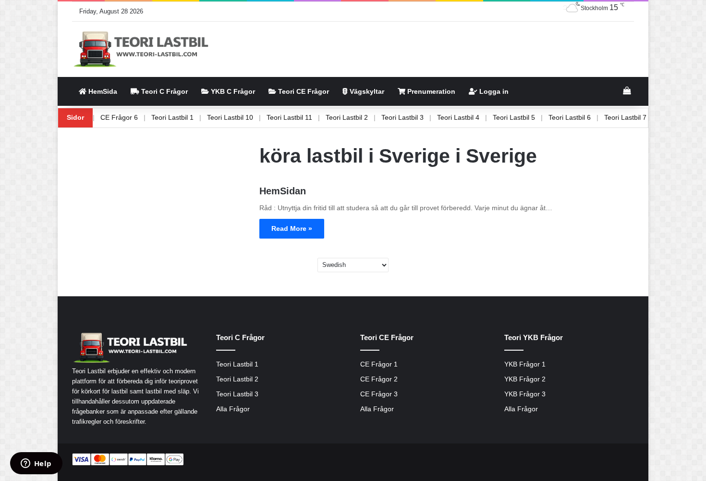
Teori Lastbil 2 (363, 117)
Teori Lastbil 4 (474, 117)
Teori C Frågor (163, 91)
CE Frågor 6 (135, 117)
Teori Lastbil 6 (586, 117)
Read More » (291, 228)
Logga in (493, 91)
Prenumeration (430, 91)
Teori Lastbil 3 (419, 117)
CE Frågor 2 (379, 379)
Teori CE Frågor (302, 91)
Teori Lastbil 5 (530, 117)
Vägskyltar (366, 91)
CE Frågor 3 (379, 394)
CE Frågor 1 (379, 364)
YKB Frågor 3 (525, 394)
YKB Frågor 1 (525, 364)
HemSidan (282, 191)
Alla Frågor (233, 409)
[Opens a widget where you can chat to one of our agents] (36, 464)
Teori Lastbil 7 (642, 117)
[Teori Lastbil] (142, 49)
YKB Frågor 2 (525, 379)
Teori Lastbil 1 (189, 117)
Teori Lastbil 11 (306, 117)
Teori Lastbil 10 (246, 117)
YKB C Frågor (232, 91)
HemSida (101, 91)
